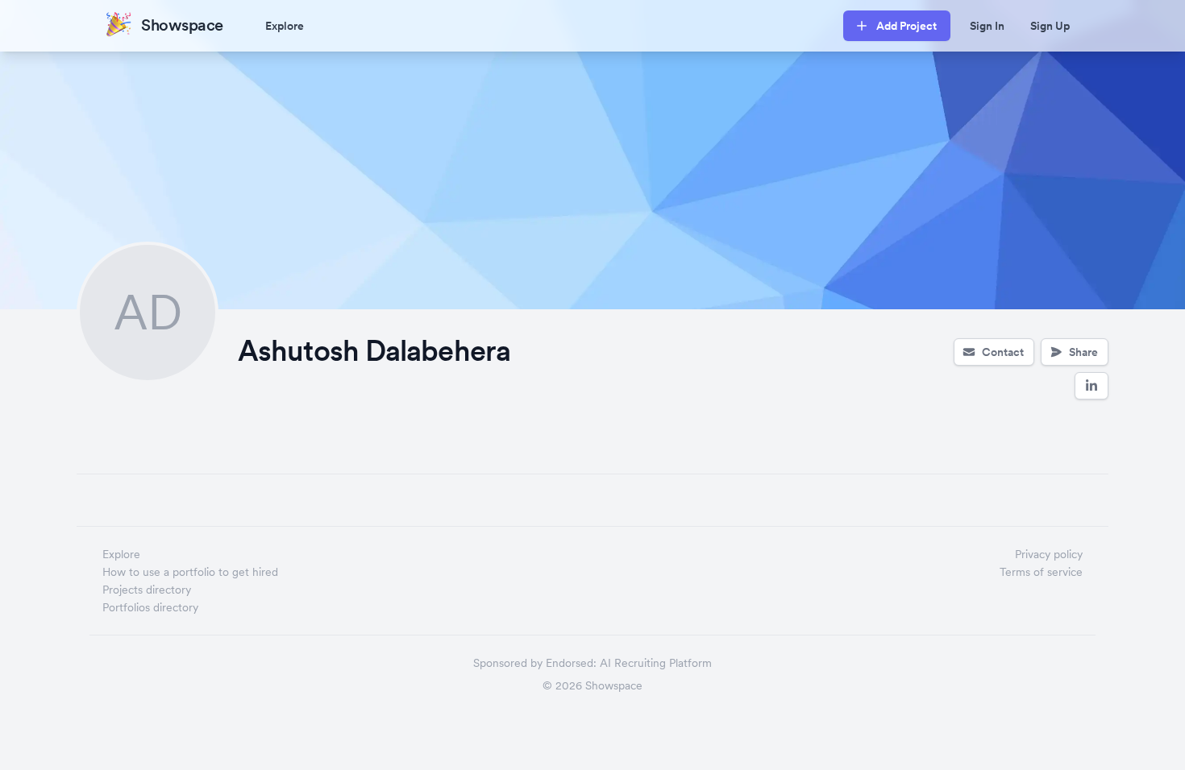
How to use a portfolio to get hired (190, 572)
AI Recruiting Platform (656, 663)
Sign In (987, 26)
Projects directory (146, 589)
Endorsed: (571, 663)
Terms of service (1041, 572)
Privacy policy (1049, 554)
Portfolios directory (150, 607)
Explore (284, 26)
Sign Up (1050, 26)
